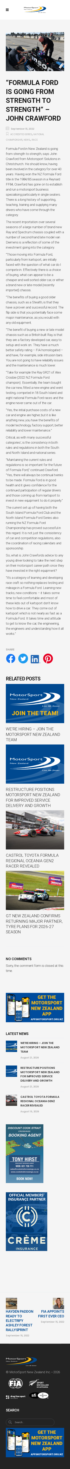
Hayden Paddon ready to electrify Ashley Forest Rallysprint (19, 1320)
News (27, 139)
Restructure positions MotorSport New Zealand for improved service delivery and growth (40, 1074)
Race (35, 139)
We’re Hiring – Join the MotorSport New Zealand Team (40, 1047)
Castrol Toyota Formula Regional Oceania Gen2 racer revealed (39, 1101)
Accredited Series (21, 134)
